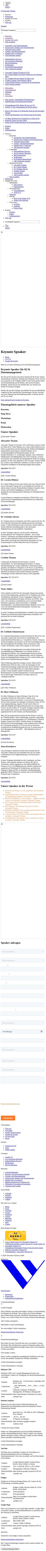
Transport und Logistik (13, 1186)
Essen (7, 1209)
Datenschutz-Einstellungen (14, 1298)
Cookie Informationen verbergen (12, 1366)
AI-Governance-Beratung (13, 1159)
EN (8, 7)
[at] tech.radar (9, 1136)
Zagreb (7, 1224)
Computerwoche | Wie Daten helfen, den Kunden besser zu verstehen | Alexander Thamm (25, 815)
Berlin (7, 1207)
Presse (7, 1138)
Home (7, 357)
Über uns (8, 1129)
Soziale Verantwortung (13, 1132)
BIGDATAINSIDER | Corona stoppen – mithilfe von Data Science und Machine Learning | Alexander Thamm (25, 799)
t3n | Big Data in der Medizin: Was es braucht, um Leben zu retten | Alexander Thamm (24, 819)
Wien (7, 1222)
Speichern (4, 1532)
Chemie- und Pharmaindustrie (15, 1176)
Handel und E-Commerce (13, 1180)
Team (7, 1148)
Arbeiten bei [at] (10, 1146)
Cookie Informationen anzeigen (11, 1362)
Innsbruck (8, 1214)
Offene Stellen (10, 1150)
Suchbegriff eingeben (8, 30)
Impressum (9, 1294)
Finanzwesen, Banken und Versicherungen (19, 1178)
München (8, 1218)
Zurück (3, 1536)
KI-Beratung (9, 1163)
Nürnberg (8, 1220)
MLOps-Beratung (11, 1165)
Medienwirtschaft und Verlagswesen (17, 1182)
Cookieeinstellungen (8, 1302)
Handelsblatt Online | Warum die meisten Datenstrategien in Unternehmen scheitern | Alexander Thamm (24, 795)
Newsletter (8, 1131)
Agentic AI (9, 1157)
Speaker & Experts (11, 361)
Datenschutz (9, 1296)
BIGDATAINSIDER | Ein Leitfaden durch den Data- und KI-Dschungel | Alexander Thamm (24, 811)
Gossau (7, 1213)
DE (7, 5)
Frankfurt (8, 1211)
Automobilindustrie (11, 1172)
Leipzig (7, 1216)
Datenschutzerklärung (8, 1332)
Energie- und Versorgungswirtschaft (17, 1174)
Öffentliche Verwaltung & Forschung (17, 1184)
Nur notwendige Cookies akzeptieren (18, 1536)
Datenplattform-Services (13, 1161)
